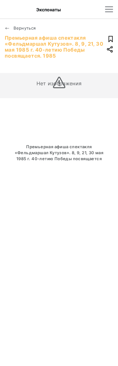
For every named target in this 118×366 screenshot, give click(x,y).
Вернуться (24, 28)
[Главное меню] (109, 9)
